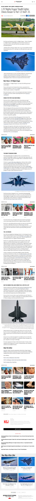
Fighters (15, 414)
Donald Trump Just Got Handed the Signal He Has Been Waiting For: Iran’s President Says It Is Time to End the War (17, 447)
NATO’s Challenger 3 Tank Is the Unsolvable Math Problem (15, 360)
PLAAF (23, 224)
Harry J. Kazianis (6, 470)
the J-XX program (18, 117)
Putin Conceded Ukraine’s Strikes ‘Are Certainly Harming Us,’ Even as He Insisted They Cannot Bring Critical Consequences (17, 437)
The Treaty (29, 496)
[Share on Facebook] (26, 15)
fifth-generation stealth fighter (10, 104)
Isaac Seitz (5, 15)
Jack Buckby (24, 470)
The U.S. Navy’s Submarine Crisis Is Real (11, 357)
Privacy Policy (20, 497)
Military (19, 414)
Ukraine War (31, 496)
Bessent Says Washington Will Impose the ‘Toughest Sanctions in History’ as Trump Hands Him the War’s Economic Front (17, 443)
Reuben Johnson (24, 486)
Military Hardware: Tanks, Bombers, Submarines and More (25, 495)
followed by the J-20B (24, 254)
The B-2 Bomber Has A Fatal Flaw (10, 362)
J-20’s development (14, 131)
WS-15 (21, 243)
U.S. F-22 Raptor (17, 88)
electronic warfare (7, 158)
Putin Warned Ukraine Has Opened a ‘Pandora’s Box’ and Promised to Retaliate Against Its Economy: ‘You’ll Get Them (17, 440)
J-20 (17, 414)
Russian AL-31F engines (24, 235)
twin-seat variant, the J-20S (20, 256)
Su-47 (17, 105)
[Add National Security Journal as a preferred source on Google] (23, 16)
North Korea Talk (25, 496)
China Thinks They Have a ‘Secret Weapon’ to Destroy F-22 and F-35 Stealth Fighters (14, 449)
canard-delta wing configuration (14, 162)
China (9, 414)
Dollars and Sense (20, 496)
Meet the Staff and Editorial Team (27, 496)
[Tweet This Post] (28, 15)
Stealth (25, 414)
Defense (12, 414)
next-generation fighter (19, 118)
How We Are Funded (20, 496)
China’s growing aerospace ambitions (14, 199)
